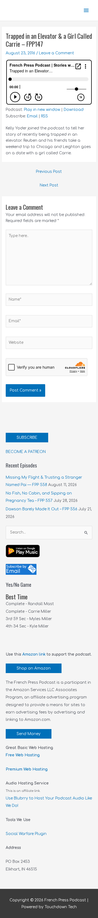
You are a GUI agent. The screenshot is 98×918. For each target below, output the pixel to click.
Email (32, 116)
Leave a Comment (56, 53)
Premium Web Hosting (27, 769)
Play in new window (42, 110)
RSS (44, 116)
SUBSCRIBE (27, 438)
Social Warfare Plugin (26, 834)
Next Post (49, 185)
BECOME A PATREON (26, 452)
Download (74, 110)
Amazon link (33, 654)
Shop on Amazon (34, 668)
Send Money (29, 734)
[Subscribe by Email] (21, 569)
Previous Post (49, 172)
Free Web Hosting (23, 755)
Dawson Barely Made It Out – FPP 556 (41, 509)
